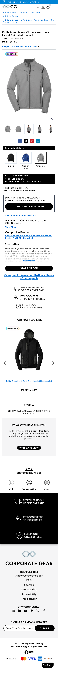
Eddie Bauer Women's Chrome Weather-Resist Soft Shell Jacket (28, 236)
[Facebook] (44, 610)
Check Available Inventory (20, 215)
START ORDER (29, 268)
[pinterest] (32, 141)
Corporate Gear (31, 643)
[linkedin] (38, 141)
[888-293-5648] (11, 482)
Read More (29, 260)
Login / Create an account (29, 206)
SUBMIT (44, 628)
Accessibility (29, 594)
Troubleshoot (29, 598)
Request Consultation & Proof (19, 46)
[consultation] (29, 482)
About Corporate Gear (29, 575)
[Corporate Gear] (29, 558)
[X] (37, 610)
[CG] (9, 6)
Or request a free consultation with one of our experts (29, 277)
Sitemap (29, 585)
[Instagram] (13, 610)
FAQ (29, 580)
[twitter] (26, 141)
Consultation (29, 489)
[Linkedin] (19, 610)
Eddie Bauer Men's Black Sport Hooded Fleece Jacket (29, 381)
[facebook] (20, 141)
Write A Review (29, 447)
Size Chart (11, 227)
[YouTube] (25, 610)
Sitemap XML (29, 589)
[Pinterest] (31, 610)
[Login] (43, 7)
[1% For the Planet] (29, 652)
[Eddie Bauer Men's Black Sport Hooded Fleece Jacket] (29, 350)
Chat (47, 489)
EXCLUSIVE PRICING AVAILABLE (19, 190)
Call (11, 489)
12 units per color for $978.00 (24, 180)
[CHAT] (47, 482)
